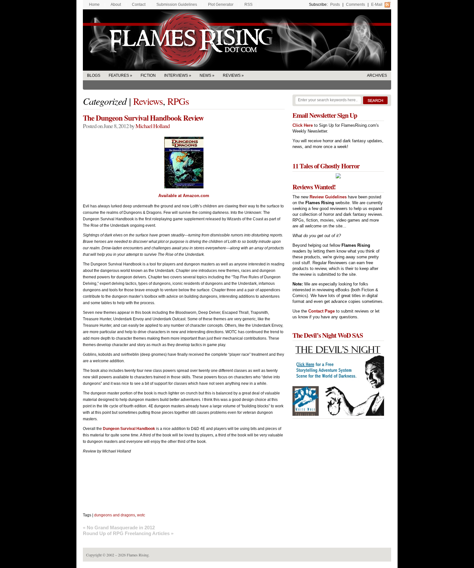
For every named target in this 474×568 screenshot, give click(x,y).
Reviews (232, 75)
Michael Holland (152, 126)
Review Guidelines (328, 196)
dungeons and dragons (114, 515)
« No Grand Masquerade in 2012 (119, 527)
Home (94, 4)
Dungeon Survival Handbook (129, 428)
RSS (248, 4)
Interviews (176, 75)
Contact (138, 4)
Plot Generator (220, 4)
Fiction (148, 75)
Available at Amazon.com (183, 195)
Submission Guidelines (176, 4)
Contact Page (321, 311)
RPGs (178, 101)
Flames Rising (237, 40)
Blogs (93, 75)
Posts (335, 4)
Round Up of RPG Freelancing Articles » (128, 533)
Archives (377, 75)
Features (119, 75)
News (205, 75)
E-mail (376, 4)
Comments (355, 4)
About (116, 4)
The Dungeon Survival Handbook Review (143, 117)
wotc (141, 515)
